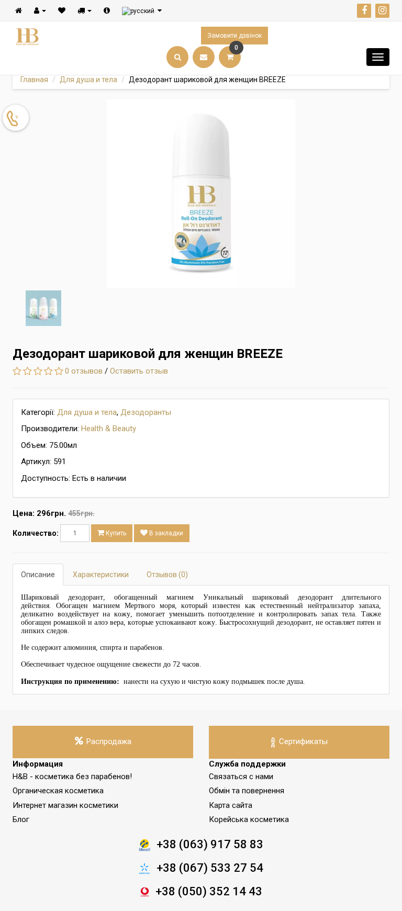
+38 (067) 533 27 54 (210, 867)
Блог (21, 819)
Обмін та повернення (246, 790)
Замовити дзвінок (234, 35)
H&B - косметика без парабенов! (72, 776)
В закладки (165, 533)
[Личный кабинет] (40, 10)
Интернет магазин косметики (65, 805)
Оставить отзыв (139, 371)
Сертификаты (303, 741)
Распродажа (108, 741)
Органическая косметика (58, 790)
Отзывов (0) (167, 574)
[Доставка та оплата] (84, 10)
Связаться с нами (241, 776)
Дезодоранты (145, 412)
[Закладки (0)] (61, 10)
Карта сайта (230, 805)
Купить (115, 533)
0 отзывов (84, 371)
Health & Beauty (108, 428)
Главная (34, 79)
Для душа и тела (88, 79)
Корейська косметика (249, 819)
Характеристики (101, 574)
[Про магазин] (107, 10)
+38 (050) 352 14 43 (208, 891)
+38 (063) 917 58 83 (210, 844)
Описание (38, 574)
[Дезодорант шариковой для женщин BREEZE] (201, 193)
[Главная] (19, 10)
